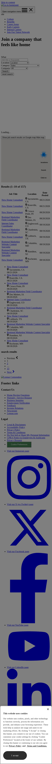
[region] (26, 735)
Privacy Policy (15, 746)
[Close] (48, 709)
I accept (15, 755)
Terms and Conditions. (36, 746)
